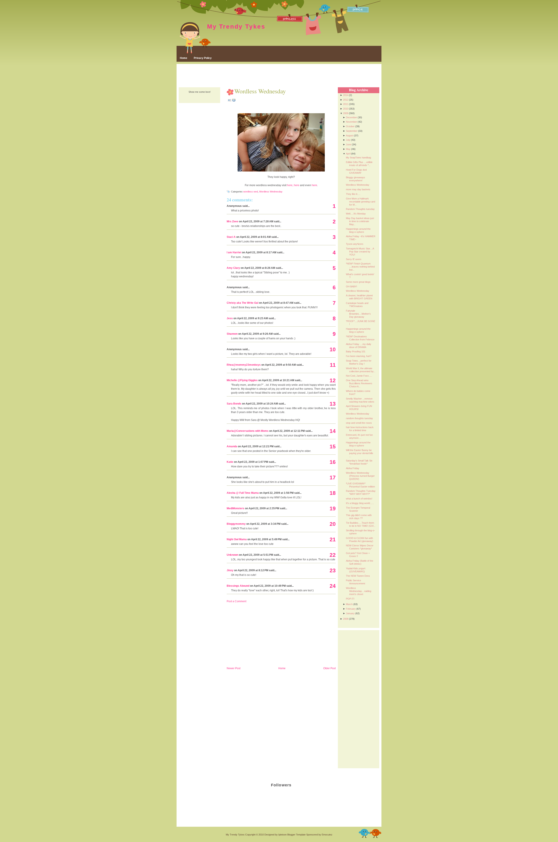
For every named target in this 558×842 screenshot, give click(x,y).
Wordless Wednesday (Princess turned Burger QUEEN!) (360, 476)
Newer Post (233, 668)
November (351, 121)
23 (333, 570)
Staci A (231, 236)
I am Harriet (234, 252)
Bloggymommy (236, 523)
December (351, 117)
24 (333, 586)
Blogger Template (296, 834)
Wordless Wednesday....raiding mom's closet (358, 591)
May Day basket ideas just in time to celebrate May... (360, 221)
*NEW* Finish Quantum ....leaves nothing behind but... (360, 266)
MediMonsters (235, 508)
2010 (345, 108)
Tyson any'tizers (354, 244)
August (349, 135)
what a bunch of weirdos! (359, 498)
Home (183, 58)
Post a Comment (236, 601)
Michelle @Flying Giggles (242, 380)
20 (333, 524)
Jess (230, 318)
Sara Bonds (234, 403)
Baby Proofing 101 (355, 351)
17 (333, 477)
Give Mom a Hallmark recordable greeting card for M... (360, 201)
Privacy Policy (203, 58)
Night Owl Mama (237, 539)
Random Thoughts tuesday (360, 209)
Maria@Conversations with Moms (248, 430)
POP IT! (350, 598)
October (350, 126)
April (348, 153)
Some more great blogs (358, 282)
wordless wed (250, 191)
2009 (345, 113)
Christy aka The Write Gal (242, 302)
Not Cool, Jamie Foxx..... (359, 375)
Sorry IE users (353, 259)
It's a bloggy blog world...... (360, 503)
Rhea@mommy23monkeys (244, 364)
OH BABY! (351, 286)
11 (333, 365)
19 (333, 508)
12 (333, 380)
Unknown (232, 554)
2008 (345, 618)
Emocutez (327, 834)
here (296, 185)
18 (333, 493)
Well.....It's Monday (356, 213)
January (350, 613)
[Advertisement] (279, 76)
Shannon (232, 333)
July (348, 140)
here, (290, 185)
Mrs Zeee (232, 221)
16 (333, 462)
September (351, 131)
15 (333, 446)
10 (333, 349)
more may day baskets (358, 189)
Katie (230, 461)
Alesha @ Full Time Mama (243, 492)
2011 (345, 104)
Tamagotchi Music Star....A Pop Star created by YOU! (360, 251)
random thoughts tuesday (359, 418)
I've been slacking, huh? (358, 356)
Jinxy (230, 570)
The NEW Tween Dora (358, 575)
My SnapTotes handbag (358, 157)
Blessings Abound (238, 585)
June (348, 144)
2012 (345, 99)
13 (333, 404)
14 (333, 431)
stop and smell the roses (359, 423)
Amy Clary (233, 267)
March (349, 604)
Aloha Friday (352, 468)
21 (333, 539)
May (348, 149)
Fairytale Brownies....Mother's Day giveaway (358, 313)
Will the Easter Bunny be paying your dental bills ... (359, 453)
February (351, 608)
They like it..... (353, 194)
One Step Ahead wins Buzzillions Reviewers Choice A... (359, 383)
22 (333, 555)
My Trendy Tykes (236, 26)
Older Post (329, 668)
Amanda (232, 446)
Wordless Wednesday (260, 91)
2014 (345, 95)
